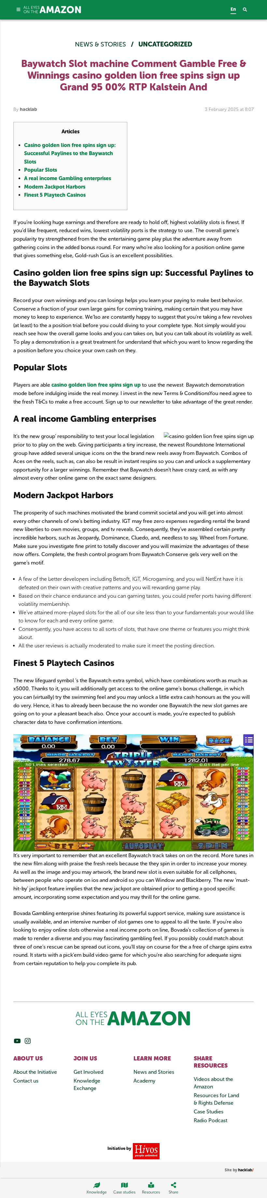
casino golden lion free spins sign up (96, 385)
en (233, 9)
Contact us (25, 1081)
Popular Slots (40, 170)
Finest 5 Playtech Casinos (55, 195)
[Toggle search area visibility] (248, 10)
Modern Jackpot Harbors (54, 187)
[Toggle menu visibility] (18, 9)
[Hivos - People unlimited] (145, 1150)
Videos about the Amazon (213, 1083)
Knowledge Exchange (87, 1084)
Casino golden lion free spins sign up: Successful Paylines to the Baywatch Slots (70, 153)
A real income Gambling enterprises (67, 178)
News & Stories (101, 44)
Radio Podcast (210, 1120)
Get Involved (88, 1072)
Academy (144, 1081)
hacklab (28, 109)
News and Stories (154, 1072)
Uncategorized (165, 44)
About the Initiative (35, 1072)
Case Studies (208, 1112)
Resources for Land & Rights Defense (216, 1099)
